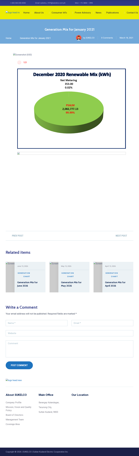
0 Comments (107, 38)
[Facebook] (112, 380)
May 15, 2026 (66, 266)
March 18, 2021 (126, 38)
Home (26, 12)
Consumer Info (59, 12)
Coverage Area (13, 424)
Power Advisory (83, 12)
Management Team (15, 419)
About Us (39, 12)
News (98, 12)
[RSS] (122, 380)
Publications (112, 12)
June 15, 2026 (22, 266)
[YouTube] (132, 380)
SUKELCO (90, 38)
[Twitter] (117, 380)
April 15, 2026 (110, 266)
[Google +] (127, 380)
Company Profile (13, 402)
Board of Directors (14, 415)
